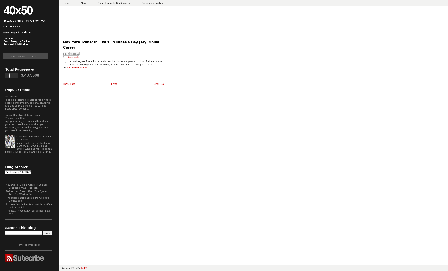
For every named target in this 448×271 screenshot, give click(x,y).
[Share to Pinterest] (78, 54)
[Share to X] (71, 54)
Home (67, 3)
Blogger (35, 244)
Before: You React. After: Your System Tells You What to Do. (27, 193)
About (83, 3)
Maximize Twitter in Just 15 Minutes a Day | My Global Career (111, 45)
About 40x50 (10, 96)
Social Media (73, 57)
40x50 (18, 10)
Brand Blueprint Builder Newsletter (114, 3)
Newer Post (69, 84)
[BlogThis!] (68, 54)
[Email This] (64, 54)
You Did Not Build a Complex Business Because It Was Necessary (27, 186)
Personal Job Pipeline (152, 3)
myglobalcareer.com (77, 67)
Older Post (159, 84)
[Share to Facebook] (74, 54)
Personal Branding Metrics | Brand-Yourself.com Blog (22, 116)
